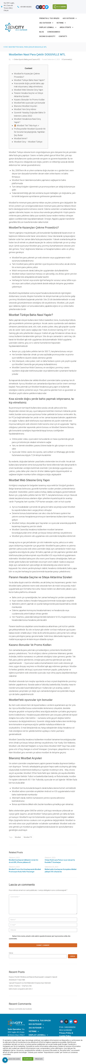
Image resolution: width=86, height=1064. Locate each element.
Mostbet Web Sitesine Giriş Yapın (28, 90)
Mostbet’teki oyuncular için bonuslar (29, 103)
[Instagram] (41, 7)
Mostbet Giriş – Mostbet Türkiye (28, 142)
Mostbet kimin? (20, 138)
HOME (5, 47)
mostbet (18, 837)
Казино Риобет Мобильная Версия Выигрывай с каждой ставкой (33, 977)
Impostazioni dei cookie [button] (12, 1059)
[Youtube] (44, 7)
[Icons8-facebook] (38, 7)
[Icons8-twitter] (47, 7)
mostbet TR (28, 837)
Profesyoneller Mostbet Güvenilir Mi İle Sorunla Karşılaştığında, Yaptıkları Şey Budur (29, 132)
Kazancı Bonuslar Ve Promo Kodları (29, 99)
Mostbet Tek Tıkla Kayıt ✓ (27, 125)
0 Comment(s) (67, 59)
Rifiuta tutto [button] (39, 1059)
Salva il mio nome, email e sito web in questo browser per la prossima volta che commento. (39, 937)
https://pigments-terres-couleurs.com (25, 820)
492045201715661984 (17, 980)
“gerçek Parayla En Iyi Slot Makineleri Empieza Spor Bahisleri (30, 983)
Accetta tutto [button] (28, 1059)
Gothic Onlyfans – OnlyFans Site (20, 986)
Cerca (11, 953)
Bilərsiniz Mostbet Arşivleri (25, 106)
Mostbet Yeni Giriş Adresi (25, 109)
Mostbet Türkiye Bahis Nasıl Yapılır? (29, 80)
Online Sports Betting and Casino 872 (27, 59)
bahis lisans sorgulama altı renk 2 (20, 989)
